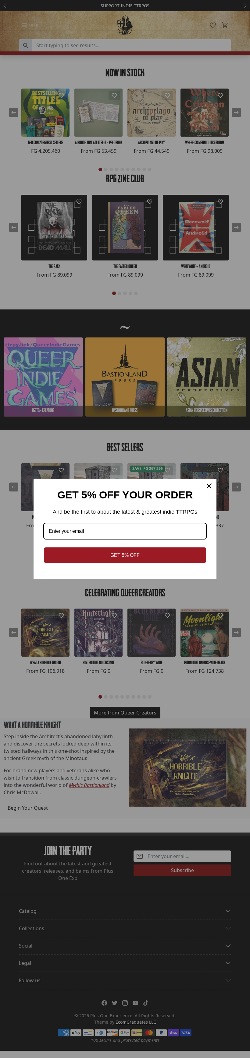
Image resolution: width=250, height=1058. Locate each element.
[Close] (209, 486)
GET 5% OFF (125, 555)
